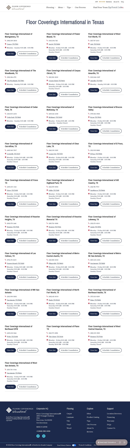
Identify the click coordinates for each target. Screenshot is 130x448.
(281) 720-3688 (53, 223)
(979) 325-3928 (95, 114)
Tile (68, 421)
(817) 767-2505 (94, 40)
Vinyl (69, 424)
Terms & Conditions (85, 445)
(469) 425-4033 (53, 114)
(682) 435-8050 (53, 296)
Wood (69, 428)
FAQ (122, 2)
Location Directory (114, 413)
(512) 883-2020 (53, 260)
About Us (116, 2)
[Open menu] (124, 442)
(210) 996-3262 (12, 296)
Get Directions (41, 423)
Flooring (50, 7)
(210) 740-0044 (12, 369)
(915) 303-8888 (95, 150)
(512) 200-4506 (12, 114)
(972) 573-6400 (11, 260)
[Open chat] (120, 442)
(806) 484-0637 (95, 77)
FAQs (109, 424)
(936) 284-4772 (11, 77)
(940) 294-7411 (53, 40)
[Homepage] (19, 410)
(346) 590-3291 (53, 150)
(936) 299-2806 (12, 40)
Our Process (80, 7)
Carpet (69, 413)
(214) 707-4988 (53, 333)
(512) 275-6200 (95, 223)
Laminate (70, 417)
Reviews (90, 432)
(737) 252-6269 (95, 296)
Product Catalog (93, 417)
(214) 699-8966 (53, 187)
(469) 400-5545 (12, 187)
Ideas (60, 7)
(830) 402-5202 (95, 260)
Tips (69, 7)
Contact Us (111, 428)
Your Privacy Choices (64, 445)
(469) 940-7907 (12, 150)
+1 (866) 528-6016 (43, 431)
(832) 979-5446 (11, 223)
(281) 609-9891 (95, 333)
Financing (111, 417)
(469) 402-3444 (11, 333)
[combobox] (116, 6)
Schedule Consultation (27, 54)
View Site (10, 54)
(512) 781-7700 (94, 187)
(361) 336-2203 (53, 77)
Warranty (110, 421)
